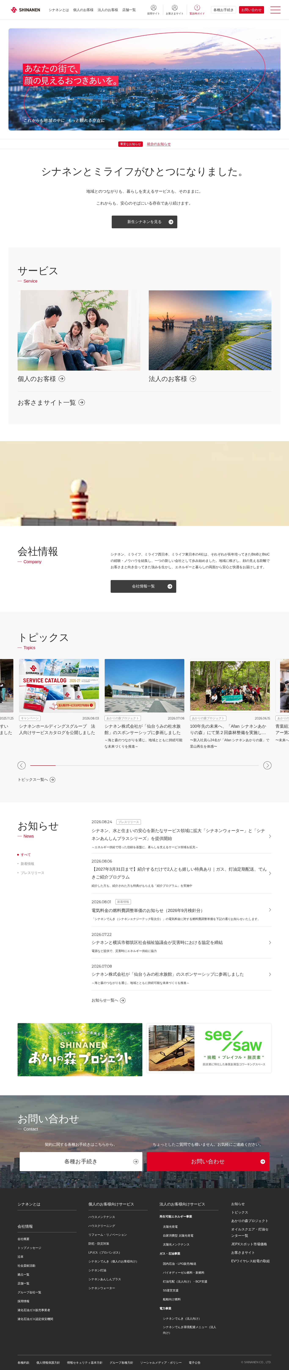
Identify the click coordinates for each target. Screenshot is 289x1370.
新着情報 (27, 864)
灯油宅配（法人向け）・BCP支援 (185, 1281)
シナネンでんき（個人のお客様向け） (113, 1261)
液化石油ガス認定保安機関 (35, 1319)
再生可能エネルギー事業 (176, 1216)
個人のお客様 (83, 10)
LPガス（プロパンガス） (105, 1252)
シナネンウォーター (101, 1288)
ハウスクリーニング (101, 1225)
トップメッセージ (29, 1247)
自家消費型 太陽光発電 (178, 1235)
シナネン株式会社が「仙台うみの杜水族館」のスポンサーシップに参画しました (168, 974)
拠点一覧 (23, 1274)
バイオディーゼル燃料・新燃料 (183, 1272)
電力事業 (165, 1308)
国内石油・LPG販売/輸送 (179, 1263)
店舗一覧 (129, 10)
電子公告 (195, 1362)
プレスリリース (32, 873)
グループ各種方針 (121, 1362)
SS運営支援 (171, 1290)
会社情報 (25, 1226)
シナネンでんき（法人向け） (182, 1318)
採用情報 (23, 1301)
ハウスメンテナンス (101, 1217)
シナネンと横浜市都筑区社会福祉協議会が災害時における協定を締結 (157, 942)
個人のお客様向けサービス (111, 1204)
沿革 (20, 1256)
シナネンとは (59, 10)
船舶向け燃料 (172, 1299)
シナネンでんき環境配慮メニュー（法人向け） (189, 1329)
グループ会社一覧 (29, 1292)
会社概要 (23, 1239)
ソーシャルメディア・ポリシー (161, 1362)
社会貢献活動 (26, 1265)
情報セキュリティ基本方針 (85, 1362)
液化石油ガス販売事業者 (34, 1310)
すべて (26, 854)
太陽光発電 (170, 1226)
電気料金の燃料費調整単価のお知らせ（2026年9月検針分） (148, 910)
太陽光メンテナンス (176, 1244)
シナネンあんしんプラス (104, 1279)
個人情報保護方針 (48, 1362)
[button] (22, 765)
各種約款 (23, 1362)
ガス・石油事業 (170, 1253)
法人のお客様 (108, 10)
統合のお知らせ (159, 144)
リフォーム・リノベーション (107, 1234)
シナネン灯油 (97, 1270)
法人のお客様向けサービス (182, 1204)
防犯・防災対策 (98, 1243)
